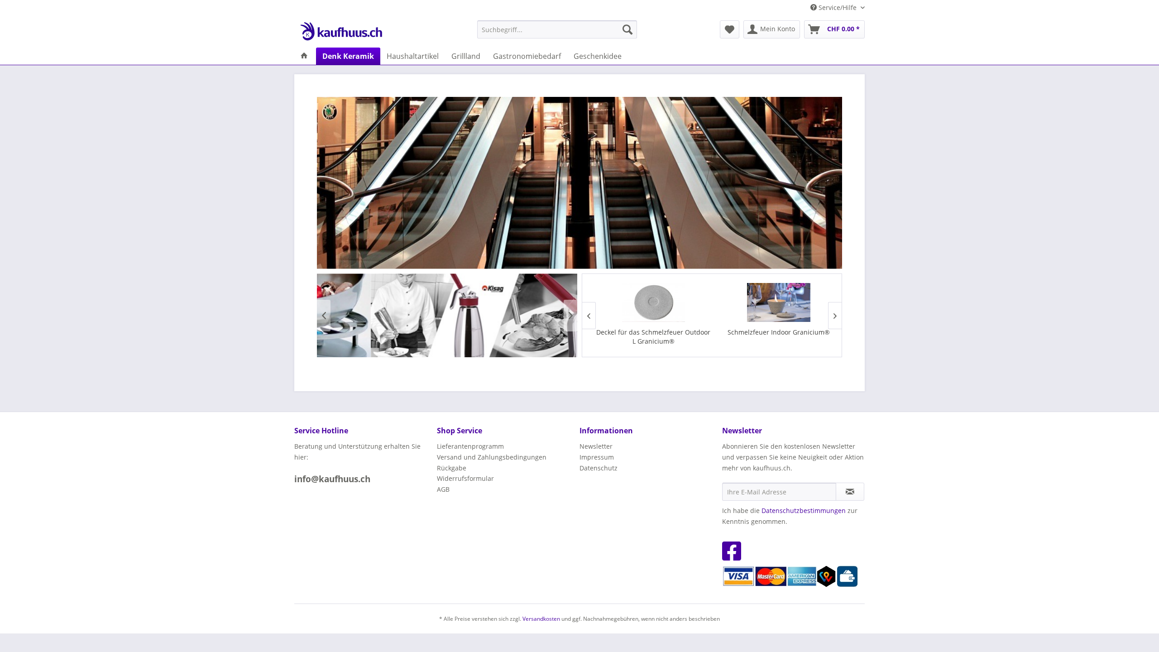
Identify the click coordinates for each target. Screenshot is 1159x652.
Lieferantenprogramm (470, 446)
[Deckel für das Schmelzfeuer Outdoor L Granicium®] (648, 302)
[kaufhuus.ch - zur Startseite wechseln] (341, 31)
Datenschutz (599, 468)
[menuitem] (557, 29)
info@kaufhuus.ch (332, 479)
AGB (443, 489)
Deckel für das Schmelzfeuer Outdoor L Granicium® (648, 336)
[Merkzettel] (729, 29)
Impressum (597, 457)
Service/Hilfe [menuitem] (837, 7)
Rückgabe (451, 468)
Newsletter (596, 446)
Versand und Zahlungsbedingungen (491, 457)
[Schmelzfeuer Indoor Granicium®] (774, 302)
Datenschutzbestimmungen (803, 510)
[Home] (304, 56)
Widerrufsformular (465, 478)
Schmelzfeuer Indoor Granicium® (774, 332)
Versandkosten (541, 619)
